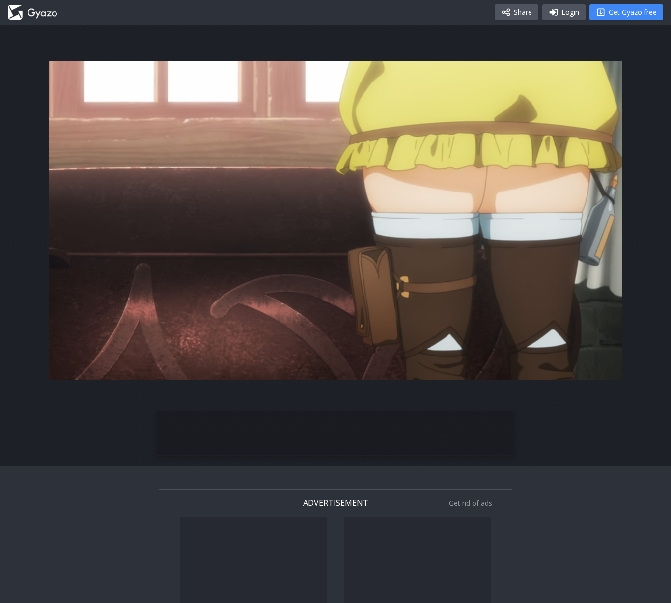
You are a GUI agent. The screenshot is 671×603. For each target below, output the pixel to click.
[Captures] (32, 12)
